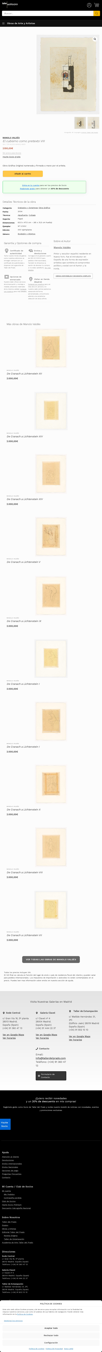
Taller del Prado (9, 1222)
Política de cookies (36, 1349)
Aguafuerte (23, 215)
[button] (95, 39)
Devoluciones (8, 1160)
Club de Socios (9, 1201)
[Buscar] (96, 13)
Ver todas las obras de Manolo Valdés (51, 959)
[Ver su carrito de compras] (96, 5)
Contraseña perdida (12, 1198)
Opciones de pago (10, 1170)
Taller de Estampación (14, 1239)
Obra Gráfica (44, 208)
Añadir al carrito (22, 173)
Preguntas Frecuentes (11, 1174)
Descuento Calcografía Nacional (16, 1208)
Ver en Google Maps (13, 1034)
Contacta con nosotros (36, 284)
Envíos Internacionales (12, 1164)
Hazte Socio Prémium (12, 1205)
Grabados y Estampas (28, 208)
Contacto (6, 1177)
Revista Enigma (10, 1236)
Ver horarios (9, 1038)
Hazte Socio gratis (11, 157)
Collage (32, 215)
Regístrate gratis (27, 189)
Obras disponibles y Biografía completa (73, 276)
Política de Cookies (25, 1314)
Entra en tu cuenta (30, 185)
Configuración (51, 1343)
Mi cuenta (6, 1191)
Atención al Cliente (10, 1157)
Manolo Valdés (11, 138)
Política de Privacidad (54, 1349)
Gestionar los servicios (13, 1321)
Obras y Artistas (9, 1229)
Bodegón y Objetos (26, 234)
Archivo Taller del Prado (89, 132)
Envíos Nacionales (10, 1167)
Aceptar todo (51, 1328)
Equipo (5, 1225)
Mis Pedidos (9, 1194)
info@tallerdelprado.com (51, 1058)
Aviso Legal (68, 1349)
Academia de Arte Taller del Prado (17, 1242)
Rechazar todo (51, 1335)
